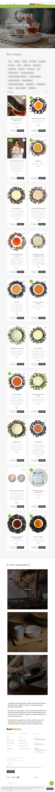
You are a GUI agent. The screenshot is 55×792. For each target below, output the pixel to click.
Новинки (17, 61)
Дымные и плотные (14, 80)
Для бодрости (30, 84)
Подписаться (11, 771)
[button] (42, 2)
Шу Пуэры (11, 65)
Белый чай (21, 69)
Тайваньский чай (13, 72)
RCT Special (33, 61)
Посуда (11, 88)
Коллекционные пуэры (27, 72)
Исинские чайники (21, 88)
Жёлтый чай (31, 69)
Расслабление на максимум (16, 84)
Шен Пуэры (42, 61)
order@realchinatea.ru (40, 739)
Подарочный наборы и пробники (17, 76)
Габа (38, 69)
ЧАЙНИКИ (27, 589)
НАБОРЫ (27, 675)
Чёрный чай (27, 65)
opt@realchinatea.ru (39, 744)
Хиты (10, 61)
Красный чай (36, 65)
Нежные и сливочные (35, 76)
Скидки (25, 61)
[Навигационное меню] (52, 2)
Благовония (32, 88)
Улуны (19, 65)
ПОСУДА (27, 632)
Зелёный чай (12, 69)
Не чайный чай (41, 84)
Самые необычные (27, 80)
